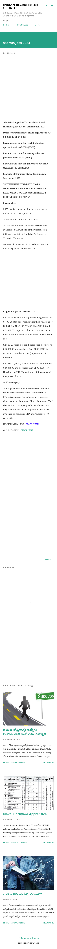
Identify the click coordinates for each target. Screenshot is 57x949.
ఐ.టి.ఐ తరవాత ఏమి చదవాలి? (22, 894)
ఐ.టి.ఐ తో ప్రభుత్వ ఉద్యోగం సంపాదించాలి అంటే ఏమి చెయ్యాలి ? (25, 731)
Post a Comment (19, 842)
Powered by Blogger (30, 938)
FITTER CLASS (22, 25)
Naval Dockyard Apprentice (25, 814)
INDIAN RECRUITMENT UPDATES (21, 6)
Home (6, 25)
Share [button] (48, 559)
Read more (48, 762)
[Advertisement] (28, 91)
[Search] (45, 4)
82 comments (18, 762)
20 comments (18, 922)
